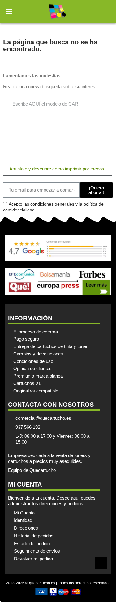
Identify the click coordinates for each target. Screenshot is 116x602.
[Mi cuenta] (96, 11)
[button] (9, 12)
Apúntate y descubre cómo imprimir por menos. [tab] (57, 168)
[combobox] (45, 104)
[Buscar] (101, 104)
